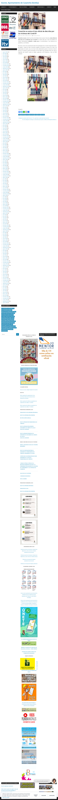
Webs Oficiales (40, 7)
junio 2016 (5, 234)
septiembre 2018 (6, 193)
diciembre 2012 (5, 296)
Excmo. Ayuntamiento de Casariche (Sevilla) (20, 3)
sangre (6, 327)
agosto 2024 (5, 87)
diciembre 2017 (5, 207)
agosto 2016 (5, 231)
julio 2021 (4, 143)
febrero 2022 (5, 132)
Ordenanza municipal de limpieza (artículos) (29, 563)
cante (3, 313)
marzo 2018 (5, 202)
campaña (8, 311)
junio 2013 (5, 287)
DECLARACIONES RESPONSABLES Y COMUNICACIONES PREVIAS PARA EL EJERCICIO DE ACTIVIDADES (29, 704)
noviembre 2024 (6, 83)
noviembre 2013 (6, 280)
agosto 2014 (5, 266)
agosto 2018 (5, 195)
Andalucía (12, 308)
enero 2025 (5, 80)
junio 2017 (5, 216)
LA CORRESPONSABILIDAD (26, 639)
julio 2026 (4, 53)
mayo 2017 (5, 217)
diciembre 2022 (6, 117)
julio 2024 (4, 89)
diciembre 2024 (6, 81)
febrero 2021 (5, 150)
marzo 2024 (5, 95)
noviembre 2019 (6, 172)
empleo (10, 321)
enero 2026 (5, 62)
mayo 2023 (5, 110)
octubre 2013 (5, 281)
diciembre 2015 (5, 243)
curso (7, 319)
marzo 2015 (5, 256)
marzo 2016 (5, 238)
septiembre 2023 (6, 104)
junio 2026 (5, 55)
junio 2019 (5, 180)
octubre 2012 (5, 299)
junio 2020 (5, 162)
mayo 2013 (5, 289)
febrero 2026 (5, 61)
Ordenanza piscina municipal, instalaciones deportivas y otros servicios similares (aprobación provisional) (29, 551)
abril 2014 (4, 272)
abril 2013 (4, 290)
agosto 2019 (5, 177)
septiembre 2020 (6, 158)
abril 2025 (5, 75)
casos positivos (5, 314)
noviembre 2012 (6, 298)
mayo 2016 (5, 235)
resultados (13, 326)
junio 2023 (5, 108)
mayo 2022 (5, 128)
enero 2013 (5, 295)
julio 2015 (4, 250)
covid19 (12, 318)
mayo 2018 (5, 199)
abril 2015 (4, 254)
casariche (7, 313)
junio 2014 (5, 269)
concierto (7, 316)
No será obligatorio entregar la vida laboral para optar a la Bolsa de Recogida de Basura (39, 119)
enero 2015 (5, 259)
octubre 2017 (5, 210)
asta (19, 114)
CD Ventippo (11, 314)
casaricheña (12, 313)
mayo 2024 (5, 92)
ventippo (11, 329)
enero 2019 (5, 187)
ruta (3, 327)
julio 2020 (4, 161)
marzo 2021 (5, 149)
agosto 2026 (5, 52)
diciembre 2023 (6, 99)
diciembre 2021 (5, 135)
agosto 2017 (5, 213)
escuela (13, 321)
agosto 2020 (5, 159)
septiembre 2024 (6, 86)
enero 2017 (5, 223)
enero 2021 (5, 152)
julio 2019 (4, 178)
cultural (3, 319)
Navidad (7, 324)
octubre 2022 (5, 120)
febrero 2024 (5, 96)
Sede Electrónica (23, 7)
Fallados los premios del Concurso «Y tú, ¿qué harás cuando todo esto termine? (34, 118)
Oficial (39, 114)
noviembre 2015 (6, 244)
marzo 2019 (5, 184)
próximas (3, 326)
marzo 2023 (5, 113)
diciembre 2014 (5, 260)
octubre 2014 (5, 263)
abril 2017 (4, 219)
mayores (3, 324)
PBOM (55, 7)
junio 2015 (5, 252)
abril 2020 (5, 165)
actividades (4, 308)
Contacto (49, 7)
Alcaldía (34, 35)
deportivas (12, 319)
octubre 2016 (5, 228)
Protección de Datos (5, 9)
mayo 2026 (5, 56)
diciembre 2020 (6, 153)
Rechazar (44, 795)
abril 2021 (4, 147)
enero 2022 (5, 134)
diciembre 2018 (5, 189)
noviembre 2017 (6, 208)
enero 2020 (5, 169)
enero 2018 (5, 205)
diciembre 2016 (5, 225)
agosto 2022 (5, 123)
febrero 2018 (5, 204)
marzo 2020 (5, 167)
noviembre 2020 (6, 155)
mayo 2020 (5, 163)
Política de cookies (5, 797)
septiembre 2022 (6, 122)
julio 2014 (4, 268)
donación (3, 321)
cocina (3, 316)
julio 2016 (4, 232)
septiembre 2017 (6, 211)
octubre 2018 (5, 192)
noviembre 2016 (6, 226)
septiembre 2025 (6, 68)
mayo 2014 (5, 271)
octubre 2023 (5, 102)
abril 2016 (4, 237)
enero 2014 (5, 277)
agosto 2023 (5, 105)
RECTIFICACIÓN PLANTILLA (25, 417)
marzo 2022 (5, 131)
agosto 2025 (5, 69)
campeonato (13, 311)
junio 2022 (5, 126)
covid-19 (27, 114)
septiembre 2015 (6, 247)
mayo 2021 (5, 146)
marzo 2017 (5, 220)
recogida (8, 326)
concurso (12, 316)
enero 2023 (5, 116)
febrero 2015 (5, 258)
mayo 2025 (5, 74)
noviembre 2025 (6, 65)
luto (36, 114)
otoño (11, 324)
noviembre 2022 (6, 119)
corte (9, 318)
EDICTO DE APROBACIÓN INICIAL (26, 485)
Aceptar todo (35, 795)
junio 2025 (5, 72)
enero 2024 (5, 98)
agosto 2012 (5, 302)
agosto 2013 (5, 284)
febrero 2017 (5, 222)
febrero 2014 (5, 275)
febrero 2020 (5, 168)
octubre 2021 (5, 138)
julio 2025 (4, 71)
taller (15, 327)
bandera (23, 114)
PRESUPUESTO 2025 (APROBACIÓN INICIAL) (29, 412)
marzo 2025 (5, 77)
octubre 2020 (5, 156)
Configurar (51, 795)
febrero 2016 (5, 240)
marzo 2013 (5, 292)
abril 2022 (5, 129)
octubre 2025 (5, 67)
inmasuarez (29, 35)
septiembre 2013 (6, 283)
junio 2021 (5, 144)
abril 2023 (5, 111)
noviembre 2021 (6, 137)
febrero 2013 (5, 293)
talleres (3, 329)
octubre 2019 (5, 174)
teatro (7, 329)
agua (8, 308)
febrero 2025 (5, 78)
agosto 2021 (5, 141)
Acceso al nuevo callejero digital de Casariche (28, 389)
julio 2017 (4, 214)
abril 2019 (4, 183)
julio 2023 (4, 107)
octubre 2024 (5, 84)
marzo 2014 (5, 274)
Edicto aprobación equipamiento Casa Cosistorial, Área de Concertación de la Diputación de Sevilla (27, 397)
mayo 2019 (5, 181)
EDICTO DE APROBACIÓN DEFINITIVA (27, 415)
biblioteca (4, 311)
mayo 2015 (5, 253)
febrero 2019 (5, 186)
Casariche (3, 7)
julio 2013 (4, 286)
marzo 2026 (5, 59)
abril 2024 (5, 93)
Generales (38, 35)
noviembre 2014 (6, 262)
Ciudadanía (31, 7)
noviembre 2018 (6, 190)
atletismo (3, 310)
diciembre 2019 (5, 171)
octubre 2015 (5, 246)
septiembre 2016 (6, 229)
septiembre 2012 (6, 301)
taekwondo (10, 327)
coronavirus (4, 318)
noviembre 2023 (6, 101)
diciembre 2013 (5, 278)
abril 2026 (5, 58)
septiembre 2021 (6, 140)
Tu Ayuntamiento (12, 7)
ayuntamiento (9, 310)
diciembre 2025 (6, 64)
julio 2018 (4, 196)
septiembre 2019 (6, 175)
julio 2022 (4, 125)
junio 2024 (5, 90)
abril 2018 (4, 201)
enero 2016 (5, 241)
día (7, 321)
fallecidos (32, 114)
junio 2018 (5, 198)
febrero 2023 (5, 114)
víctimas (42, 114)
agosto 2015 (5, 249)
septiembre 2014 (6, 265)
